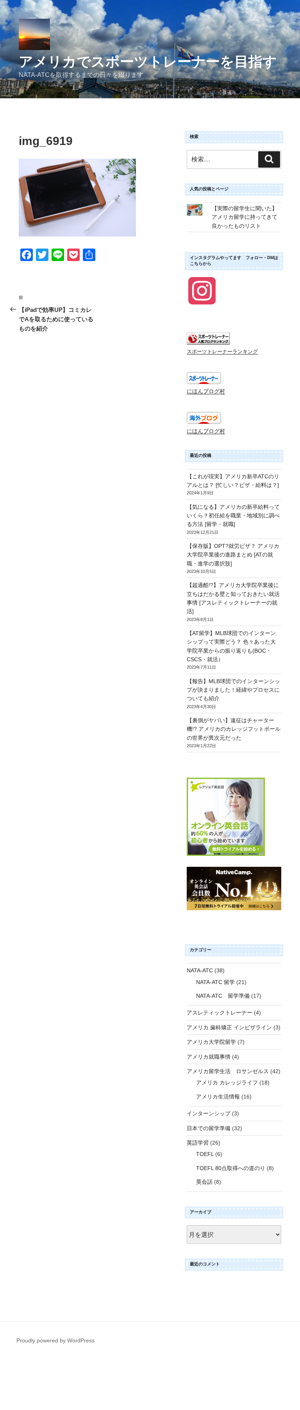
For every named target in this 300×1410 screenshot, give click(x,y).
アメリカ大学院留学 (211, 1042)
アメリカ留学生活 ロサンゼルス (228, 1071)
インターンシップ (208, 1113)
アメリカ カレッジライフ (227, 1082)
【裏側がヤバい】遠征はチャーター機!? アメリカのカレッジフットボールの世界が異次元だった (233, 729)
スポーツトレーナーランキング (222, 351)
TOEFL (205, 1154)
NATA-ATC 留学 (215, 982)
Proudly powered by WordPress (55, 1340)
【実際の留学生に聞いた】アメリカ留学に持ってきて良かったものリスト (244, 217)
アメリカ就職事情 (208, 1057)
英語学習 (198, 1143)
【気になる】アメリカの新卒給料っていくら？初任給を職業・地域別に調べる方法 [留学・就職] (233, 516)
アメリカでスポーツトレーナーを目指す (148, 62)
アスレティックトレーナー (219, 1012)
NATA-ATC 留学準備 (223, 996)
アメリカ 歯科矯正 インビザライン (229, 1027)
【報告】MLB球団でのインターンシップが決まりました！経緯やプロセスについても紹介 (233, 690)
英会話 (204, 1182)
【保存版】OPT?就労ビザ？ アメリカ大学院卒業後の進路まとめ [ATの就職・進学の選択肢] (233, 555)
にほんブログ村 (206, 391)
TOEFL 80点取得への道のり (230, 1168)
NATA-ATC (200, 970)
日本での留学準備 (208, 1128)
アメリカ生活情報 (218, 1096)
